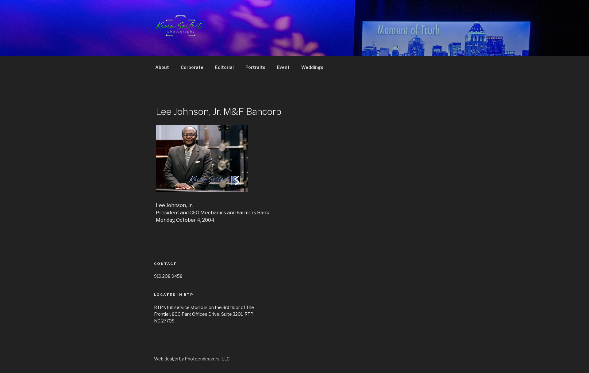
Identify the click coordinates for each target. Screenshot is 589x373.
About (162, 67)
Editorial (224, 67)
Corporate (192, 67)
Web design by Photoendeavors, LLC (192, 358)
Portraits (255, 67)
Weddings (312, 67)
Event (283, 67)
